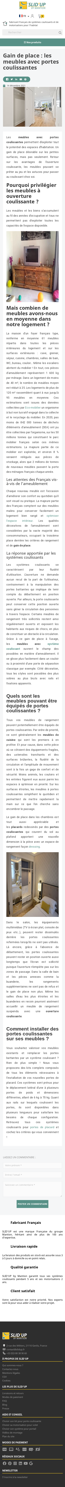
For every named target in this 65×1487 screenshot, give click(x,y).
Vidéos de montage (12, 1432)
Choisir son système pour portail (19, 1428)
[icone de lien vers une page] (5, 1449)
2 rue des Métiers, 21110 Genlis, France (26, 1345)
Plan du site (8, 1436)
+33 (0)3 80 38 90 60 (16, 1353)
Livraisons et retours (13, 1393)
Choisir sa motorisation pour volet (20, 1424)
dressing (34, 846)
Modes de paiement (12, 1397)
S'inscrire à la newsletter (15, 1477)
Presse (5, 1408)
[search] (59, 32)
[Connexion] (34, 15)
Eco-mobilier (33, 407)
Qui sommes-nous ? (12, 1365)
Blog (4, 1404)
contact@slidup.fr (15, 1349)
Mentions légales (11, 1372)
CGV (4, 1376)
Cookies (6, 1380)
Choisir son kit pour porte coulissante (21, 1421)
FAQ (4, 1400)
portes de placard (42, 1127)
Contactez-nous (10, 1369)
